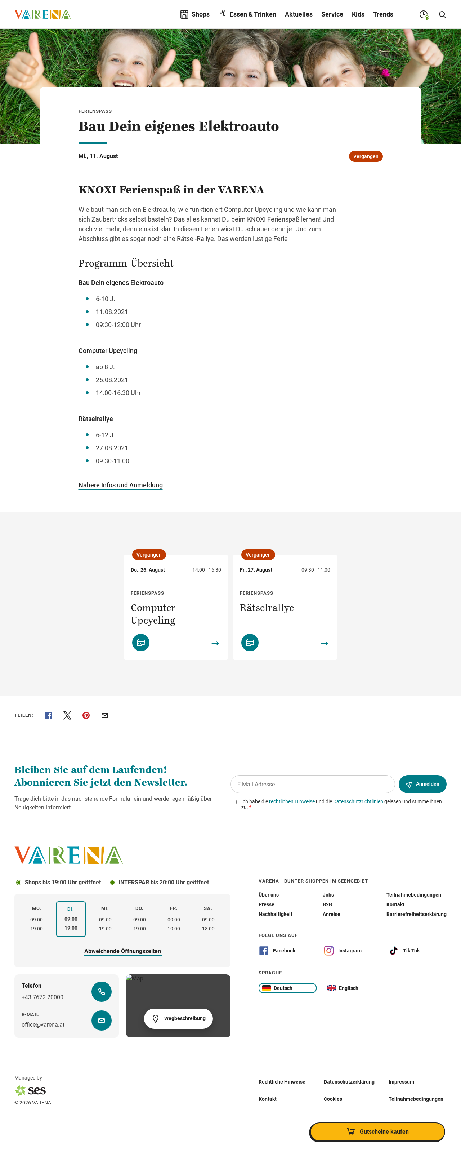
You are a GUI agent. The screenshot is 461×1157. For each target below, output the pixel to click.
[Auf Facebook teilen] (49, 715)
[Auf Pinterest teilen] (86, 715)
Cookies (333, 1099)
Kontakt (268, 1099)
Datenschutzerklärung (349, 1082)
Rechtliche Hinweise (282, 1082)
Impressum (401, 1082)
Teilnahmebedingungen (416, 1099)
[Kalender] (140, 642)
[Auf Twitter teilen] (67, 715)
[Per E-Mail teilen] (105, 715)
